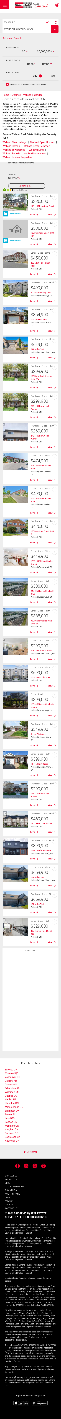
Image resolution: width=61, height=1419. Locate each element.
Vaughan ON (11, 1129)
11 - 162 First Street (39, 764)
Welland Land (36, 149)
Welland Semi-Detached (37, 146)
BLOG (7, 1183)
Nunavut (28, 1233)
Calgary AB (11, 1080)
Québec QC (11, 1095)
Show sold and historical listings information (26, 84)
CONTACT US (11, 1176)
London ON (11, 1122)
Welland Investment (35, 153)
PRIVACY (9, 1201)
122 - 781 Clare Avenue (41, 850)
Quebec (28, 1225)
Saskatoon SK (12, 1136)
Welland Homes (11, 146)
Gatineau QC (11, 1133)
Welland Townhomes (14, 149)
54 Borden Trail (37, 349)
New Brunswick (33, 1228)
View (50, 214)
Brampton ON (12, 1110)
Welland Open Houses (42, 142)
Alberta (35, 1225)
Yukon (20, 1233)
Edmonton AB (12, 1088)
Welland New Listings (14, 142)
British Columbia (47, 1225)
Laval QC (10, 1118)
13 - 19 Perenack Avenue (41, 823)
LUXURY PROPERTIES (14, 1186)
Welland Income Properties (17, 157)
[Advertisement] (30, 1002)
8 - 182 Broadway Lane (41, 292)
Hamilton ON (12, 1103)
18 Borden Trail (37, 877)
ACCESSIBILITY (11, 1208)
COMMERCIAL (11, 1190)
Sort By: (12, 174)
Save (32, 214)
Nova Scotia (40, 1230)
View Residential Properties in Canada (20, 1278)
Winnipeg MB (12, 1092)
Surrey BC (10, 1114)
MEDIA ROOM (11, 1179)
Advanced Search (12, 38)
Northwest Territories (25, 1230)
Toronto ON (11, 1069)
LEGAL (8, 1197)
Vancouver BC (12, 1077)
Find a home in (11, 1225)
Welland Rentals (11, 153)
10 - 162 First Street (39, 319)
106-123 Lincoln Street (41, 677)
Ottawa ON (11, 1084)
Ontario (21, 1225)
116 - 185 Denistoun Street (42, 206)
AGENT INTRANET (13, 1194)
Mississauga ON (14, 1107)
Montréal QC (11, 1073)
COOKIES (9, 1204)
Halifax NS (10, 1099)
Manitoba (9, 1228)
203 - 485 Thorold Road (41, 650)
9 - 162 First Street (39, 734)
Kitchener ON (12, 1140)
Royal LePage (31, 5)
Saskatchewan (20, 1228)
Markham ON (12, 1125)
